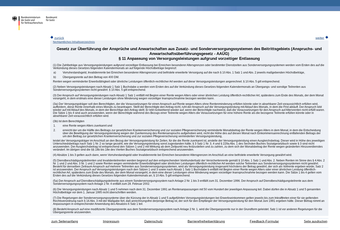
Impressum (111, 221)
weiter (319, 38)
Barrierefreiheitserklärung (206, 221)
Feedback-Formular (264, 221)
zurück (59, 38)
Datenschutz (153, 221)
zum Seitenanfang (64, 221)
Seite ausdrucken (315, 221)
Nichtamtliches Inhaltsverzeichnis (74, 42)
